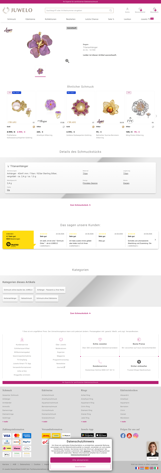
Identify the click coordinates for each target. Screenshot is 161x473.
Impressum (48, 464)
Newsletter (60, 363)
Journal (60, 367)
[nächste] (156, 116)
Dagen (126, 183)
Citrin (122, 410)
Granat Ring (86, 414)
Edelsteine (30, 19)
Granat (123, 414)
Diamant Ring (86, 410)
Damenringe (7, 410)
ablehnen (87, 451)
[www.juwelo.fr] (137, 468)
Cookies (37, 464)
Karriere (6, 464)
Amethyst (124, 399)
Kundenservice (22, 345)
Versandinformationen (22, 367)
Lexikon (127, 19)
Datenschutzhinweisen (79, 455)
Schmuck (11, 19)
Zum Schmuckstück (79, 205)
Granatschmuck (48, 418)
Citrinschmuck (48, 410)
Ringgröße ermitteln (22, 375)
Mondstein (124, 418)
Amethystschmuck (49, 399)
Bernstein (124, 406)
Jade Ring (85, 418)
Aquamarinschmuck (50, 403)
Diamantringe (8, 414)
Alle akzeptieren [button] (80, 460)
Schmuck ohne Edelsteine (47, 298)
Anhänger (6, 399)
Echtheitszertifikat (22, 348)
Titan (85, 173)
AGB (14, 464)
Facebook (123, 435)
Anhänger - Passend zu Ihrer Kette (50, 290)
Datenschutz (25, 464)
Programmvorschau (61, 360)
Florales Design (90, 183)
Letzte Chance (91, 19)
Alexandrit (124, 395)
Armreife (6, 406)
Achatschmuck (48, 395)
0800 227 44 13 (108, 370)
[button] (127, 10)
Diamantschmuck (49, 414)
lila (8, 190)
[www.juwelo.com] (151, 468)
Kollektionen (50, 19)
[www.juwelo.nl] (142, 468)
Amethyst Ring (87, 399)
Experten (61, 352)
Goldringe (6, 418)
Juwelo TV (147, 19)
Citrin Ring (85, 406)
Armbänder (7, 403)
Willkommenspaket (22, 352)
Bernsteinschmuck (49, 406)
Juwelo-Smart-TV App (22, 363)
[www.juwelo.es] (147, 468)
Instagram (135, 435)
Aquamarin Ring (87, 403)
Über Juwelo (61, 345)
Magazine (61, 356)
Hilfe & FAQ (22, 371)
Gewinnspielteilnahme (22, 356)
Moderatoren (61, 348)
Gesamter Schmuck (10, 395)
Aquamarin (124, 403)
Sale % (111, 19)
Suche (111, 10)
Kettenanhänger (10, 298)
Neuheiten (70, 19)
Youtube (129, 435)
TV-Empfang (22, 360)
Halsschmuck (26, 298)
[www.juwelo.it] (156, 468)
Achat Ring (85, 395)
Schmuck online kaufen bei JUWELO (18, 290)
